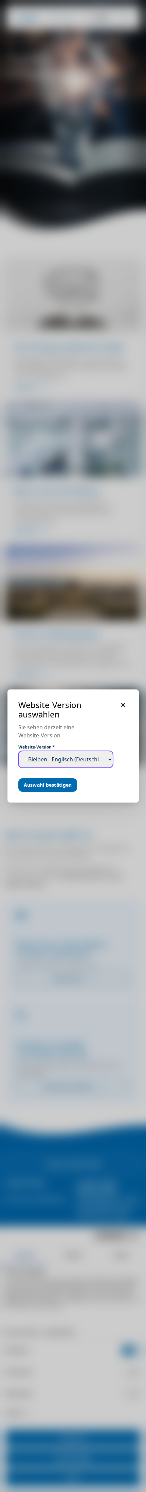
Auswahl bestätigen (48, 785)
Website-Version (36, 747)
